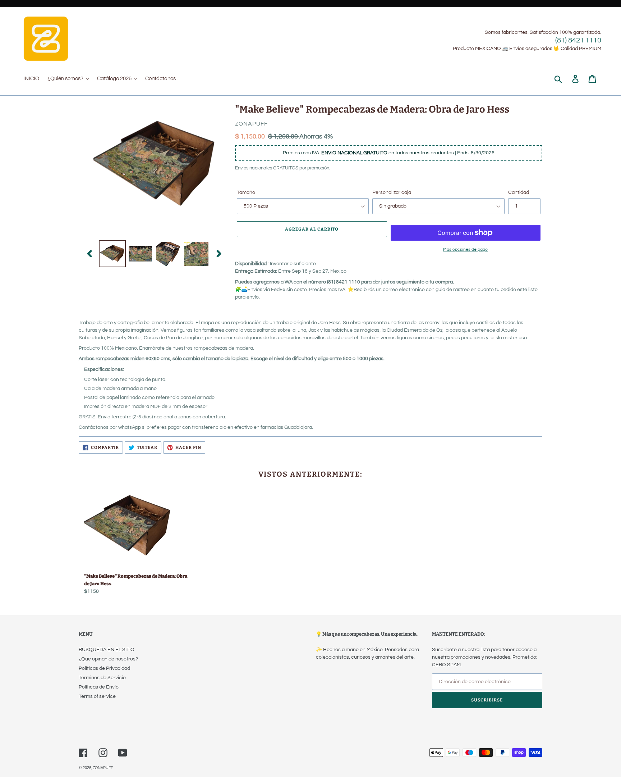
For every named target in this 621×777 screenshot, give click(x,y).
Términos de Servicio (102, 677)
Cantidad (518, 192)
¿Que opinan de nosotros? (108, 659)
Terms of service (97, 696)
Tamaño (246, 192)
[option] (112, 253)
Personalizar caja (391, 192)
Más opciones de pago (465, 249)
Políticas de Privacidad (104, 668)
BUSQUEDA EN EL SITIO (106, 649)
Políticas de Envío (99, 687)
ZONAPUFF (103, 768)
